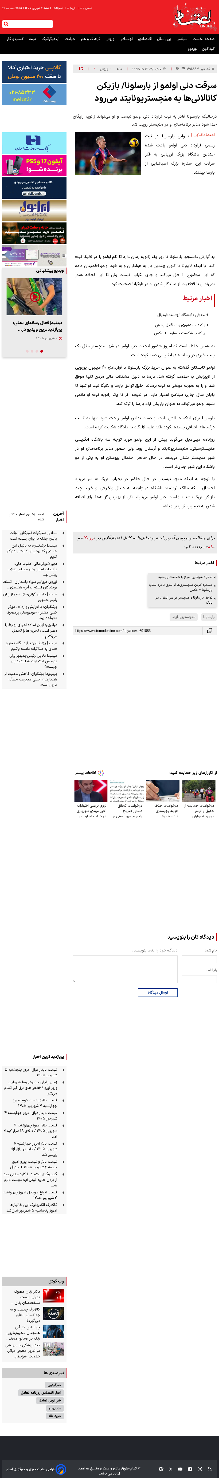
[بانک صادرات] (34, 143)
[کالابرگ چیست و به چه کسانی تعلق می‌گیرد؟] (53, 1314)
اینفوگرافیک (50, 39)
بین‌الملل (164, 39)
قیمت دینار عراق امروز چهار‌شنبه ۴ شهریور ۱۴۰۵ (30, 1115)
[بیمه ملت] (34, 94)
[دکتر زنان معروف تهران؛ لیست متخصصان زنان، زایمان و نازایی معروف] (53, 1296)
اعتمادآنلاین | (203, 135)
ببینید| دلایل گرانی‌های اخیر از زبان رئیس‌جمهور (30, 597)
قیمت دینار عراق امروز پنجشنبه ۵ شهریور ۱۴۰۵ (31, 1072)
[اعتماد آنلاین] (194, 17)
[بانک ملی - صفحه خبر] (34, 72)
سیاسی (182, 39)
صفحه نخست (204, 39)
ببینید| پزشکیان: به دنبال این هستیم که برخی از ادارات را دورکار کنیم (31, 551)
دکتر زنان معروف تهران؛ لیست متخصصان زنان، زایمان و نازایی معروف (23, 1297)
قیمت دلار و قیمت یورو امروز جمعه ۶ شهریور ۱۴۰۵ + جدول (33, 1164)
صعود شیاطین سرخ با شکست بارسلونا (185, 577)
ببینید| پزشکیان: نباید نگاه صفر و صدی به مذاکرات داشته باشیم (31, 646)
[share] (81, 69)
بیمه (33, 39)
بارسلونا (209, 617)
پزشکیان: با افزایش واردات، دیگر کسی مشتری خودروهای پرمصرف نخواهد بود (31, 612)
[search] (6, 24)
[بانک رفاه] (34, 255)
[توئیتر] (168, 1469)
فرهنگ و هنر (91, 39)
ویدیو (193, 49)
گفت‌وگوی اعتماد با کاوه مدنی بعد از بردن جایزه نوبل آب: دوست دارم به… (30, 1180)
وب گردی (56, 1281)
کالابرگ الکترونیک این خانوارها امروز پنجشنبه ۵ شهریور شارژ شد (31, 1207)
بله (210, 546)
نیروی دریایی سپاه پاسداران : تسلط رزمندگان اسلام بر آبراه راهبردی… (30, 584)
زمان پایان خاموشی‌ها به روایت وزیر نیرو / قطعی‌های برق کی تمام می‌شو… (30, 1087)
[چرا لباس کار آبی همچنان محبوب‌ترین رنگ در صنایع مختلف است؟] (53, 1331)
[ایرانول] (34, 210)
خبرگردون (54, 1385)
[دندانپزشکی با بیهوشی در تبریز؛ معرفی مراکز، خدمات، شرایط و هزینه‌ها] (53, 1349)
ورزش (110, 39)
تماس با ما (85, 8)
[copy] (209, 630)
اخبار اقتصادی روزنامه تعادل (41, 1392)
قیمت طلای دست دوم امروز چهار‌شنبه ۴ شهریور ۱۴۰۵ (35, 1103)
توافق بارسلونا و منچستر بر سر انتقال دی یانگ (184, 600)
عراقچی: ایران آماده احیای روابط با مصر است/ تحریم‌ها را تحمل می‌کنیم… (31, 630)
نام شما (211, 950)
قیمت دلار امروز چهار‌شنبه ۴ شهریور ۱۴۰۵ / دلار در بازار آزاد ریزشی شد (33, 1149)
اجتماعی (126, 39)
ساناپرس (55, 1408)
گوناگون (208, 49)
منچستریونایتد (183, 617)
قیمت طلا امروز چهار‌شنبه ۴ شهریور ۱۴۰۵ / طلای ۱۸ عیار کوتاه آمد (30, 1131)
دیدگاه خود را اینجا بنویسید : (155, 950)
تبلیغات (58, 8)
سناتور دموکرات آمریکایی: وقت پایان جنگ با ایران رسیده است (33, 535)
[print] (177, 69)
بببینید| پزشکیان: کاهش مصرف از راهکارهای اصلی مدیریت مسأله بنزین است (31, 679)
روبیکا (88, 538)
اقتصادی (145, 39)
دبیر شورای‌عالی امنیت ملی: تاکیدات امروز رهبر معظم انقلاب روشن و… (32, 569)
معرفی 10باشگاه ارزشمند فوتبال (181, 315)
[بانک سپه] (34, 188)
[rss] (207, 1469)
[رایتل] (34, 165)
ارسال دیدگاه (158, 992)
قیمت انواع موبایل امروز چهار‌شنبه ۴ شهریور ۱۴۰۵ (30, 1195)
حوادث (70, 39)
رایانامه (211, 970)
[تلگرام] (187, 1469)
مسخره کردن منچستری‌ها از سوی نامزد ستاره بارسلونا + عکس (181, 587)
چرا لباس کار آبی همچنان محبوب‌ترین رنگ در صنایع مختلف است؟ (23, 1333)
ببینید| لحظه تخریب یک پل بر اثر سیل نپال (34, 326)
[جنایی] (34, 233)
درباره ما (70, 8)
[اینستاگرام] (197, 1469)
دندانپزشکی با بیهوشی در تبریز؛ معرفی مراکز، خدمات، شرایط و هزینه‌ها (22, 1350)
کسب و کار (16, 39)
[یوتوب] (177, 1469)
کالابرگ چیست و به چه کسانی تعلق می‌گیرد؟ (25, 1315)
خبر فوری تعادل (50, 1400)
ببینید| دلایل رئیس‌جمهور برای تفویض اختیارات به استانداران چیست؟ (33, 661)
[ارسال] (182, 69)
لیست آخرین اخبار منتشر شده (26, 517)
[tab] (41, 351)
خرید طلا (55, 1416)
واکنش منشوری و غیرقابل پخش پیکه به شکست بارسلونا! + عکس (179, 329)
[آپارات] (159, 1469)
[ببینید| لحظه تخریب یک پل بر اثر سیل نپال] (34, 296)
